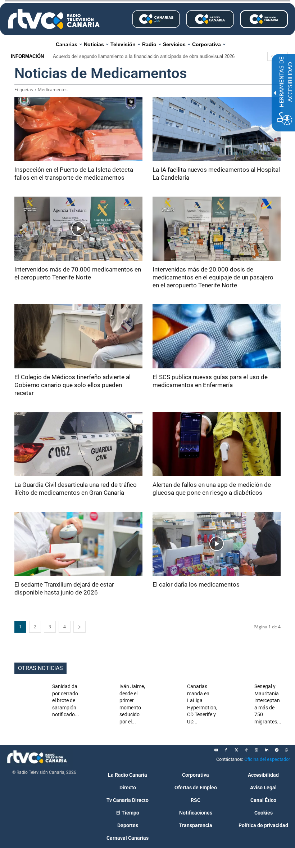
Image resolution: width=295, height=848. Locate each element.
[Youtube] (216, 750)
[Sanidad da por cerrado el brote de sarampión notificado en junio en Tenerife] (30, 694)
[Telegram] (276, 750)
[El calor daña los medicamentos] (217, 544)
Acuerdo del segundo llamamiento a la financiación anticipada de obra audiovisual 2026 (144, 56)
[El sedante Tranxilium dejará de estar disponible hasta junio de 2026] (78, 544)
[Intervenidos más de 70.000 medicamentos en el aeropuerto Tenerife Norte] (78, 229)
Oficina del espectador (267, 759)
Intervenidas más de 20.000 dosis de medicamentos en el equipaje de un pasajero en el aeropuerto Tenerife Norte (213, 277)
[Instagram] (256, 750)
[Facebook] (226, 750)
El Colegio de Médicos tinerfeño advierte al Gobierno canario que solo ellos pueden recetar (72, 384)
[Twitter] (236, 750)
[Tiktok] (246, 750)
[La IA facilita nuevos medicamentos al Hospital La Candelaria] (217, 129)
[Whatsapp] (286, 750)
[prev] (271, 56)
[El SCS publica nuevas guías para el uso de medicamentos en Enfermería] (217, 336)
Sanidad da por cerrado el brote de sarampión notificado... (65, 700)
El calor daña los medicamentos (196, 584)
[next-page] (79, 627)
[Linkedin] (266, 750)
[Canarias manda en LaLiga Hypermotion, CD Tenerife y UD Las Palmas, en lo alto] (165, 694)
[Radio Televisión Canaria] (54, 19)
